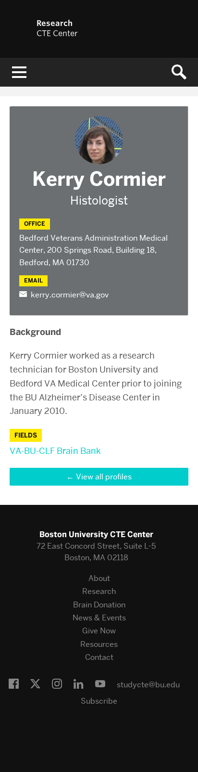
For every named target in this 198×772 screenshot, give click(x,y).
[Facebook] (14, 685)
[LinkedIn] (79, 685)
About (99, 578)
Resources (99, 644)
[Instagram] (57, 685)
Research (99, 591)
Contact (99, 657)
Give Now (99, 631)
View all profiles (104, 477)
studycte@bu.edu (148, 685)
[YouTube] (100, 685)
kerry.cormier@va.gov (70, 295)
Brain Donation (99, 605)
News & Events (99, 618)
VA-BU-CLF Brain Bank (55, 450)
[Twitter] (35, 685)
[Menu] (19, 72)
